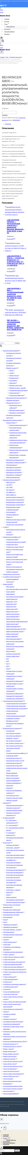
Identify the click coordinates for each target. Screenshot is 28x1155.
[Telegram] (5, 6)
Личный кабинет (9, 32)
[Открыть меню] (2, 52)
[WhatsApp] (3, 6)
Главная (6, 19)
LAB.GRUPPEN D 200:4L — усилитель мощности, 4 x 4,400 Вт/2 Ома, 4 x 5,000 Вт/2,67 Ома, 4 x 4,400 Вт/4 (15, 260)
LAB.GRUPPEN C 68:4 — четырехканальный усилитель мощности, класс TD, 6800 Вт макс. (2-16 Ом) (15, 294)
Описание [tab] (8, 124)
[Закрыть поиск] (1, 1147)
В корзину (4, 115)
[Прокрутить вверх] (1, 1128)
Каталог (6, 21)
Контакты (7, 29)
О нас (5, 1138)
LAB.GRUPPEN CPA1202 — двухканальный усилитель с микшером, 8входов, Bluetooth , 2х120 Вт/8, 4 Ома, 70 (15, 226)
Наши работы (10, 26)
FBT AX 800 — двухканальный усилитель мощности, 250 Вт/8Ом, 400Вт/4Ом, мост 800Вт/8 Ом (15, 324)
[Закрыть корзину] (1, 1119)
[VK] (1, 6)
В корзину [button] (10, 239)
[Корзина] (1, 38)
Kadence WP (21, 1101)
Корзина (6, 34)
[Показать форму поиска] (2, 41)
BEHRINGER (16, 120)
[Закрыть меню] (0, 1131)
